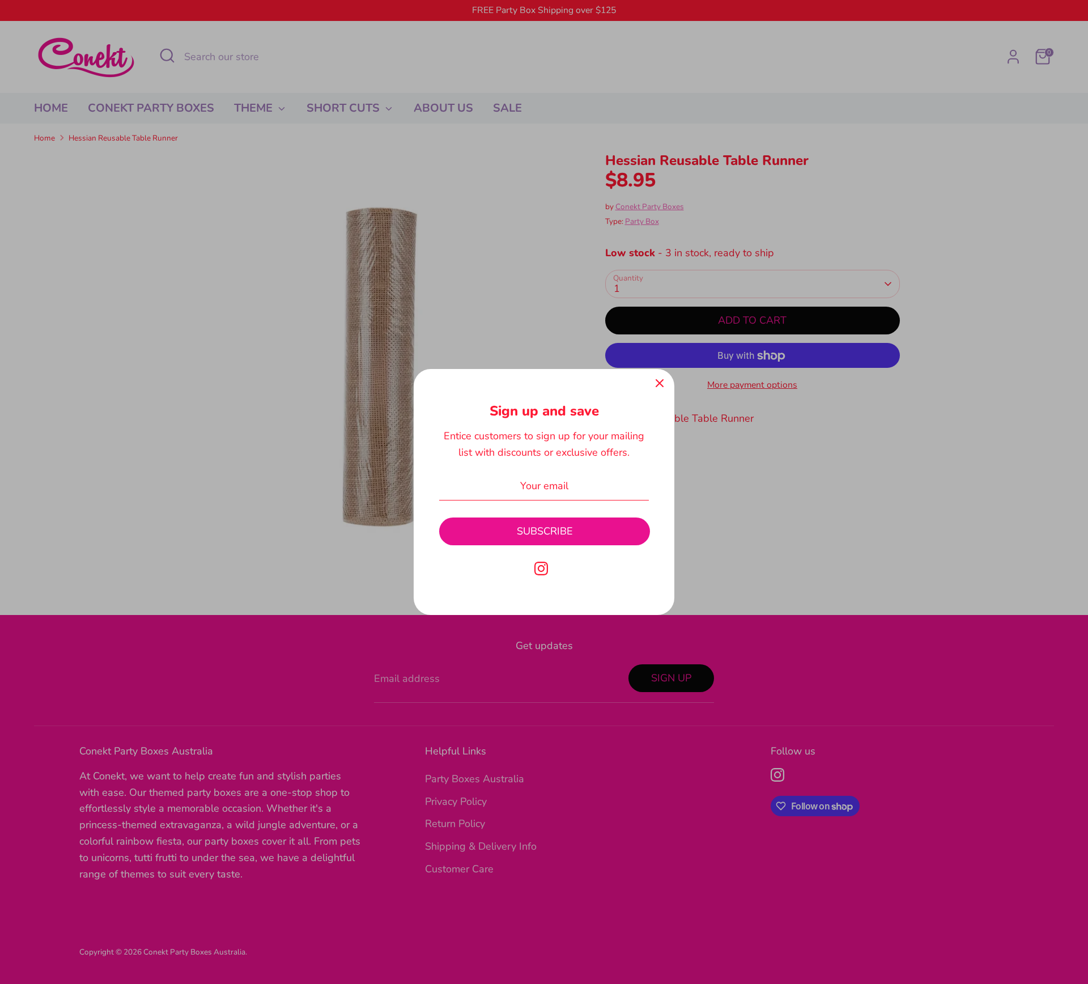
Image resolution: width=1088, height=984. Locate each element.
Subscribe (545, 531)
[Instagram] (541, 568)
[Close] (659, 383)
